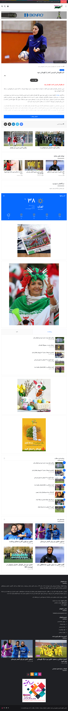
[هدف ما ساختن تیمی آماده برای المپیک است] (13, 165)
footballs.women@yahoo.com (60, 613)
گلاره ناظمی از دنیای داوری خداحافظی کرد (55, 173)
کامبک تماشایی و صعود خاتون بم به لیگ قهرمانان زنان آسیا (52, 660)
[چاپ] (5, 124)
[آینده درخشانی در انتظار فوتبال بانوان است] (59, 369)
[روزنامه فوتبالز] (58, 6)
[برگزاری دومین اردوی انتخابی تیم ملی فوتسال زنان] (34, 165)
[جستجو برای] (2, 7)
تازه (17, 332)
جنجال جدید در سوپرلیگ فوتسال (46, 345)
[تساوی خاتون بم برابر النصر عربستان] (49, 531)
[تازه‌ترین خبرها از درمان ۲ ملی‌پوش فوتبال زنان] (59, 355)
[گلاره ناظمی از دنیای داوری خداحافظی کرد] (55, 165)
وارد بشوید (52, 188)
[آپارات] (28, 674)
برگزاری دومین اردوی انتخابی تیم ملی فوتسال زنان (34, 173)
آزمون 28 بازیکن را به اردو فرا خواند (46, 507)
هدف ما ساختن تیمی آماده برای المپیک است (13, 173)
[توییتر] (17, 124)
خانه (62, 66)
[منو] (66, 7)
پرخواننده (49, 332)
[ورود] (8, 7)
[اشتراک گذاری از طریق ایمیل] (9, 124)
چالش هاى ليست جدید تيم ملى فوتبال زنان (43, 338)
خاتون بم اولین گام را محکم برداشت (21, 541)
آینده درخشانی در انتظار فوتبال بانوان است (44, 367)
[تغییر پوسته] (5, 7)
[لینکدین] (13, 124)
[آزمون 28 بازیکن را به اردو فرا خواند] (59, 509)
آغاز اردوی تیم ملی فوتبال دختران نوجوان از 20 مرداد (48, 1)
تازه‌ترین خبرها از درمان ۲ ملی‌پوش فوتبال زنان (43, 352)
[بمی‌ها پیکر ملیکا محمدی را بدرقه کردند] (59, 502)
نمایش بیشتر (34, 116)
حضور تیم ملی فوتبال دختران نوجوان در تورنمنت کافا (19, 565)
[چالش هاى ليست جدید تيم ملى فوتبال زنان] (59, 340)
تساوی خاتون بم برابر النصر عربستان (52, 541)
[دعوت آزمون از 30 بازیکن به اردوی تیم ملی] (59, 362)
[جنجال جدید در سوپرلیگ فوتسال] (59, 347)
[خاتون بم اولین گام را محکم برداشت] (18, 531)
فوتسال (58, 66)
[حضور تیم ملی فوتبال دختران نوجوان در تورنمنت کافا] (18, 555)
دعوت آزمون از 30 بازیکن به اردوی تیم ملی (44, 360)
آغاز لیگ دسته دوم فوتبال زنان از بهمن (45, 492)
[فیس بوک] (21, 124)
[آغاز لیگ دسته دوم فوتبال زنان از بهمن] (59, 495)
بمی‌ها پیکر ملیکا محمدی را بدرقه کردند (45, 500)
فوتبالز (57, 95)
